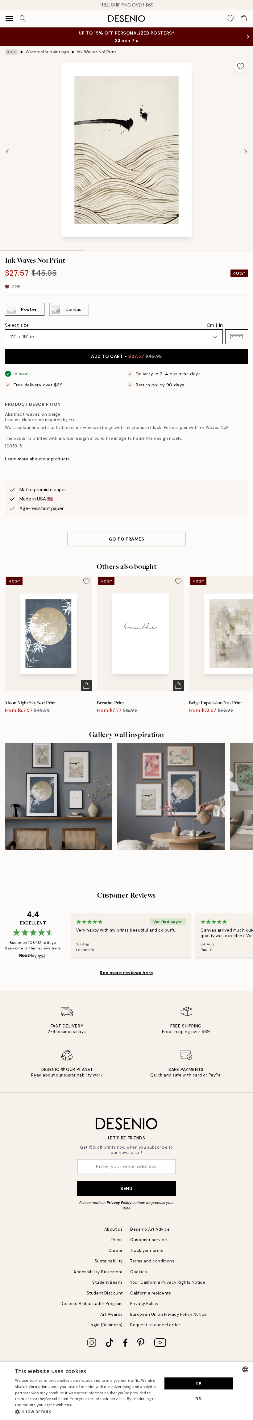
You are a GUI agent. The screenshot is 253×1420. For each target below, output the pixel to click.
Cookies (138, 1271)
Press (117, 1239)
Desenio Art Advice (150, 1229)
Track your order (147, 1250)
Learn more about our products (37, 459)
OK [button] (198, 1383)
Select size (17, 325)
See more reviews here (126, 972)
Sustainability (109, 1261)
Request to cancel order (155, 1324)
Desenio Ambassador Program (91, 1303)
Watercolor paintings (47, 52)
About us (113, 1229)
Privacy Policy (119, 1202)
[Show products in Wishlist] (230, 18)
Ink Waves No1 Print (97, 52)
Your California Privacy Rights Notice (167, 1282)
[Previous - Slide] (7, 152)
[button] (236, 336)
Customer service (148, 1239)
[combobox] (245, 1369)
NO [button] (198, 1398)
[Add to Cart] (86, 685)
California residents (150, 1293)
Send (126, 1188)
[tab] (42, 247)
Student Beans (107, 1282)
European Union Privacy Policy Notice (168, 1314)
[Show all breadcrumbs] (11, 52)
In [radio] (221, 325)
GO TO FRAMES (126, 539)
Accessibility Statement (98, 1271)
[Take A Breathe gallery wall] (58, 796)
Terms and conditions (152, 1261)
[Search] (23, 18)
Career (115, 1250)
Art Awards (111, 1314)
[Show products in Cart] (244, 18)
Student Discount (105, 1293)
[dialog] (126, 1391)
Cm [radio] (210, 325)
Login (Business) (106, 1324)
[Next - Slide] (246, 152)
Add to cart (126, 356)
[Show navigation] (9, 18)
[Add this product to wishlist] (240, 65)
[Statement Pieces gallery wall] (171, 796)
